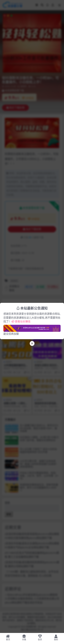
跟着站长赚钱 (22, 321)
